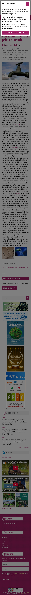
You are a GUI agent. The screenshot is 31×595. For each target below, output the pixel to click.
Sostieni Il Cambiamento (15, 33)
